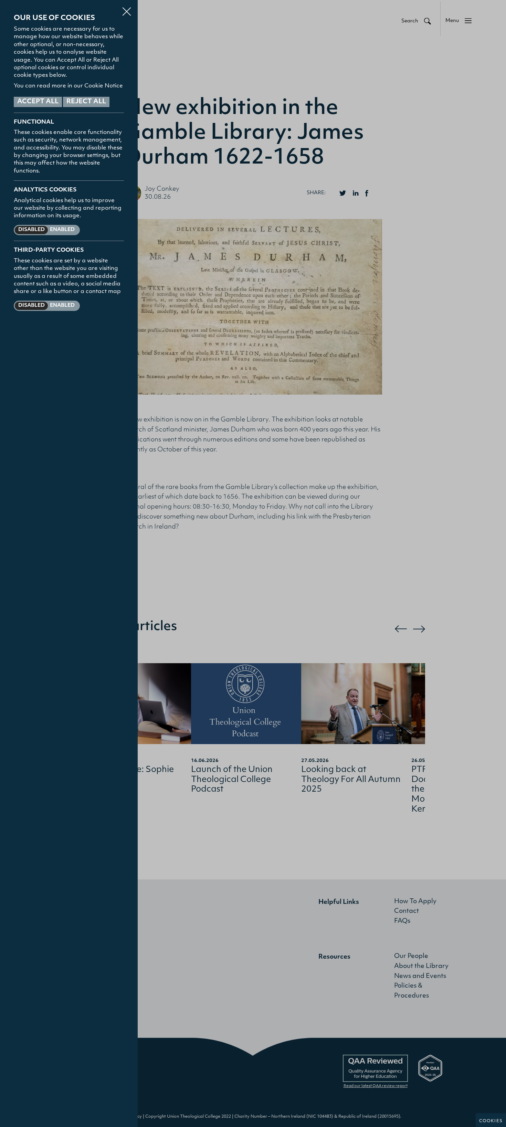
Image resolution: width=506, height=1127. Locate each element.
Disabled (31, 229)
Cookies (491, 1121)
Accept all (38, 102)
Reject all (86, 102)
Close (126, 8)
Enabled (62, 229)
